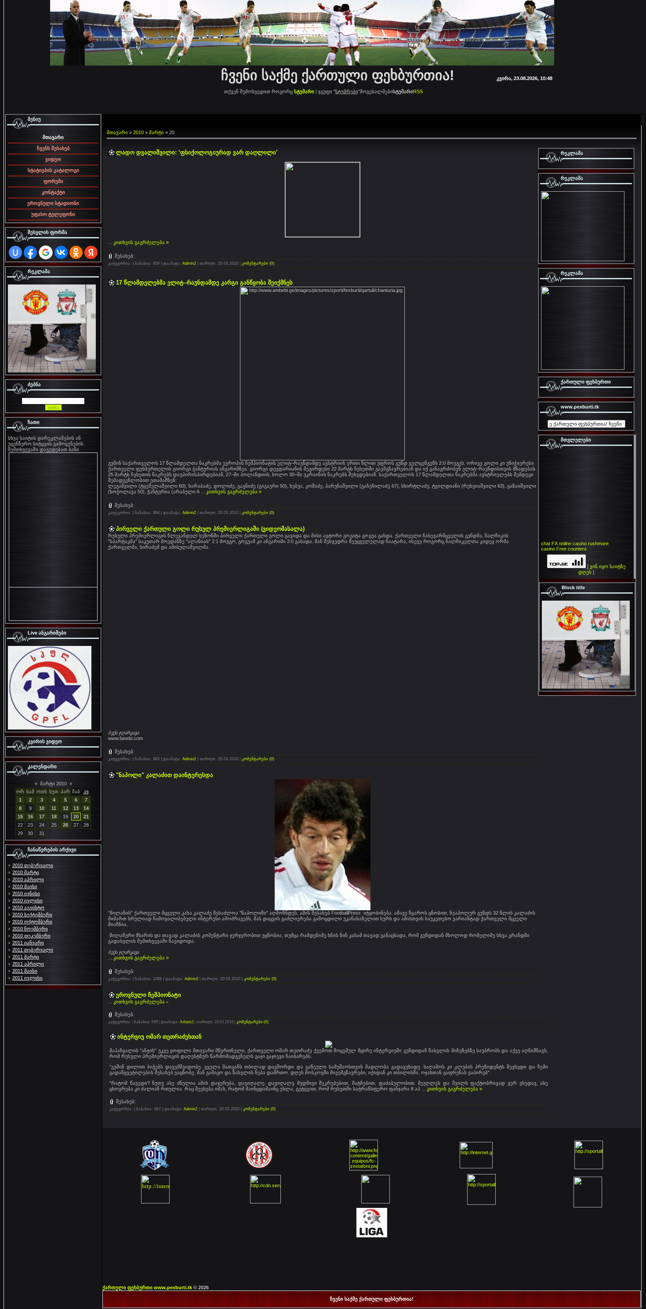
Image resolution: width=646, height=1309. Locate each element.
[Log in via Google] (46, 252)
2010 (138, 132)
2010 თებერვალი (32, 865)
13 (76, 808)
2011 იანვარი (28, 942)
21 (86, 816)
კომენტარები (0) (258, 263)
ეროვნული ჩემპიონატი (148, 995)
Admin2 (189, 263)
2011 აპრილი (28, 963)
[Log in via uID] (15, 252)
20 (76, 816)
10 (41, 808)
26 (65, 825)
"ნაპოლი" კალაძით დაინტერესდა (164, 775)
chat (545, 543)
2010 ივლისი (27, 900)
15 (20, 816)
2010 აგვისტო (28, 907)
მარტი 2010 (53, 783)
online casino (573, 543)
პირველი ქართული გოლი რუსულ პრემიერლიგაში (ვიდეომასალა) (210, 528)
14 (86, 808)
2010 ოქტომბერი (32, 921)
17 (41, 816)
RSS (418, 91)
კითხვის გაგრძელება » (141, 242)
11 (53, 808)
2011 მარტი (25, 956)
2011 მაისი (24, 971)
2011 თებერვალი (32, 949)
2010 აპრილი (28, 879)
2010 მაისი (24, 886)
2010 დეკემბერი (31, 935)
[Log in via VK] (61, 252)
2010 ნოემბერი (30, 928)
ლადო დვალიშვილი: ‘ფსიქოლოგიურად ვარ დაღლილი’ (197, 152)
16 (30, 816)
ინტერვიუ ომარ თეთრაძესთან (159, 1036)
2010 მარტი (25, 872)
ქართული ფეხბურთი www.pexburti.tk (147, 1287)
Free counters (571, 548)
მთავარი (117, 132)
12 (65, 808)
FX (555, 543)
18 (54, 816)
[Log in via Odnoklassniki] (76, 252)
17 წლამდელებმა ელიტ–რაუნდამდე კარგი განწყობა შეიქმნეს (204, 282)
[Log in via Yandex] (91, 252)
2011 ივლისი (27, 978)
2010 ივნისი (26, 893)
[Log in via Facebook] (30, 252)
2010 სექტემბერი (32, 914)
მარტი (156, 132)
